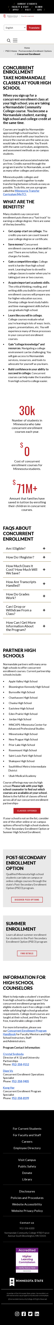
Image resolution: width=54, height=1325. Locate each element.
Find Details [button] (27, 953)
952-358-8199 (20, 1098)
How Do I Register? (20, 557)
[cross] (15, 40)
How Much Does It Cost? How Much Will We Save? (21, 569)
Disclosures (27, 1191)
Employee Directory (27, 1148)
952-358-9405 (20, 1081)
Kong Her (9, 1087)
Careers (27, 1141)
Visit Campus (27, 1160)
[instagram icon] (17, 1314)
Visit (28, 9)
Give (39, 9)
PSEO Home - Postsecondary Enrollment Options (28, 51)
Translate (34, 27)
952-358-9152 (20, 1064)
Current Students (27, 3)
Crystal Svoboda (13, 1054)
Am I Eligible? (16, 548)
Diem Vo (8, 1071)
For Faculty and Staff (27, 1135)
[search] (9, 40)
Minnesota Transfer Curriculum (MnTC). (21, 192)
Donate (27, 1173)
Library (27, 1179)
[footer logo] (26, 1281)
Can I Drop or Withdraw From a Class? (18, 610)
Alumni (39, 6)
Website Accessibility (27, 1204)
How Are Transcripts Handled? (21, 583)
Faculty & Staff (20, 6)
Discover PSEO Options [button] (27, 899)
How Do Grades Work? (17, 596)
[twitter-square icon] (30, 1314)
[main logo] (18, 16)
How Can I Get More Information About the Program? (21, 626)
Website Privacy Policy (27, 1210)
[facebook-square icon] (24, 1314)
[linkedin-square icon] (37, 1314)
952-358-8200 (27, 1228)
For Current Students (27, 1128)
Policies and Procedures (27, 1198)
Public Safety (27, 1166)
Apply (16, 9)
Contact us (27, 1222)
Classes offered (27, 811)
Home (27, 47)
